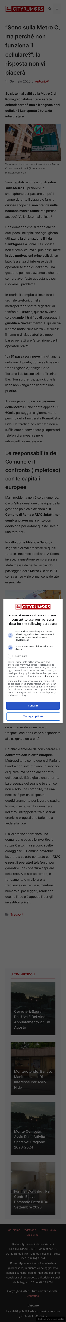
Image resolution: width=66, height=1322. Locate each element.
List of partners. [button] (50, 676)
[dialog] (33, 661)
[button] (33, 656)
